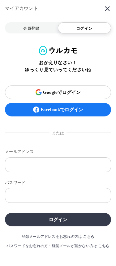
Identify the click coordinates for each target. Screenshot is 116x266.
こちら (89, 236)
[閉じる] (107, 8)
